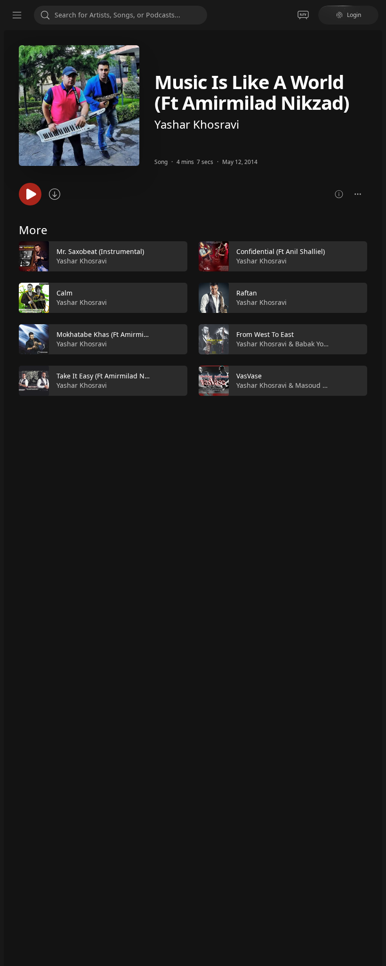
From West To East (265, 334)
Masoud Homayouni (326, 385)
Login (354, 15)
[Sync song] (54, 194)
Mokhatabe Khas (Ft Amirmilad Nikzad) (117, 334)
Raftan (246, 292)
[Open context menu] (357, 194)
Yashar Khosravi (196, 124)
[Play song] (30, 194)
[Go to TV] (303, 15)
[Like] (174, 256)
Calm (64, 292)
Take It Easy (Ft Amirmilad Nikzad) (109, 375)
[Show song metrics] (339, 194)
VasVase (249, 375)
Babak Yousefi (316, 343)
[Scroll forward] (375, 316)
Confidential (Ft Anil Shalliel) (280, 251)
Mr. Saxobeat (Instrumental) (100, 251)
